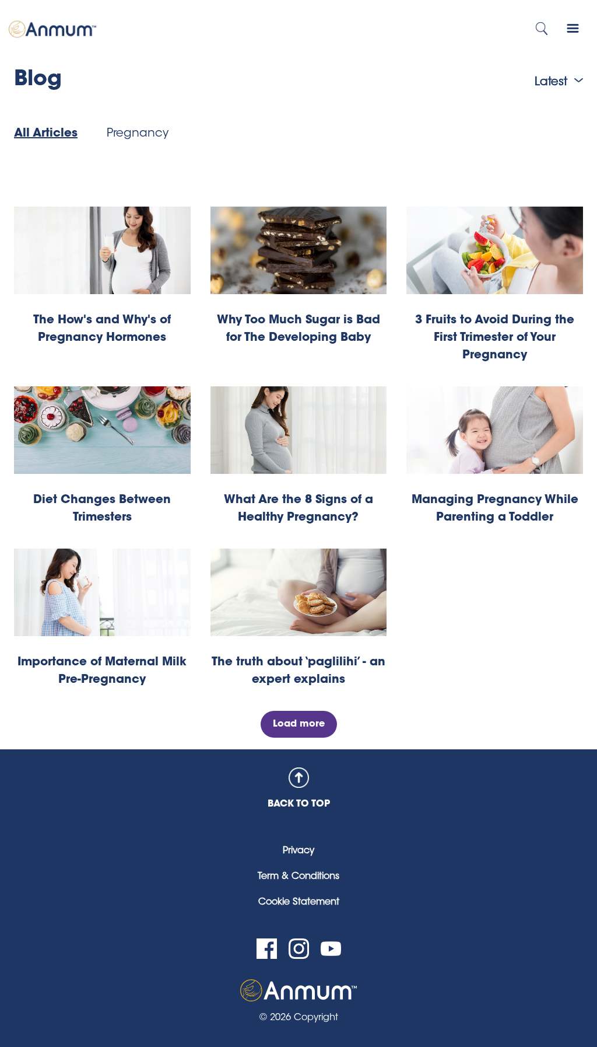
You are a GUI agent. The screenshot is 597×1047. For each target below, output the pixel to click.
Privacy (298, 851)
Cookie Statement (298, 902)
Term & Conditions (298, 876)
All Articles (46, 133)
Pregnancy (137, 133)
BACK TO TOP (299, 804)
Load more (299, 724)
